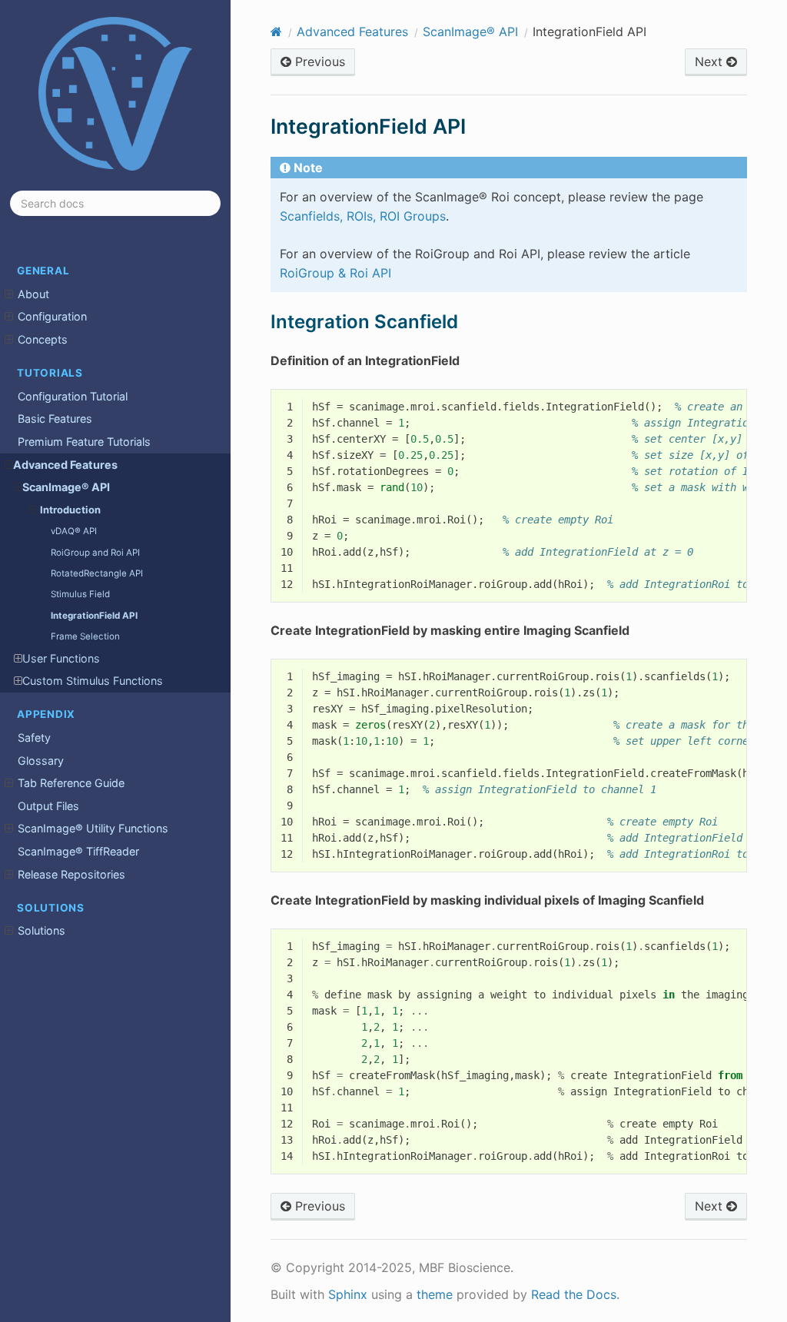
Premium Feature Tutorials (84, 441)
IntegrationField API (94, 615)
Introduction (70, 509)
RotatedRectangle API (97, 573)
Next (710, 61)
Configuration (52, 316)
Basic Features (55, 418)
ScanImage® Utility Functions (93, 828)
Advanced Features (65, 464)
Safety (34, 737)
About (33, 294)
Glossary (41, 760)
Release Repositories (71, 874)
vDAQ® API (74, 531)
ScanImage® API (66, 486)
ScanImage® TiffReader (78, 851)
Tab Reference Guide (71, 782)
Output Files (48, 805)
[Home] (276, 31)
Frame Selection (85, 636)
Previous (318, 61)
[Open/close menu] (9, 294)
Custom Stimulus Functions (92, 680)
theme (435, 1294)
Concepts (43, 339)
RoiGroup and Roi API (95, 552)
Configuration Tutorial (73, 396)
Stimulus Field (80, 594)
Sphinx (347, 1294)
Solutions (41, 930)
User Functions (61, 658)
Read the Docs (573, 1294)
